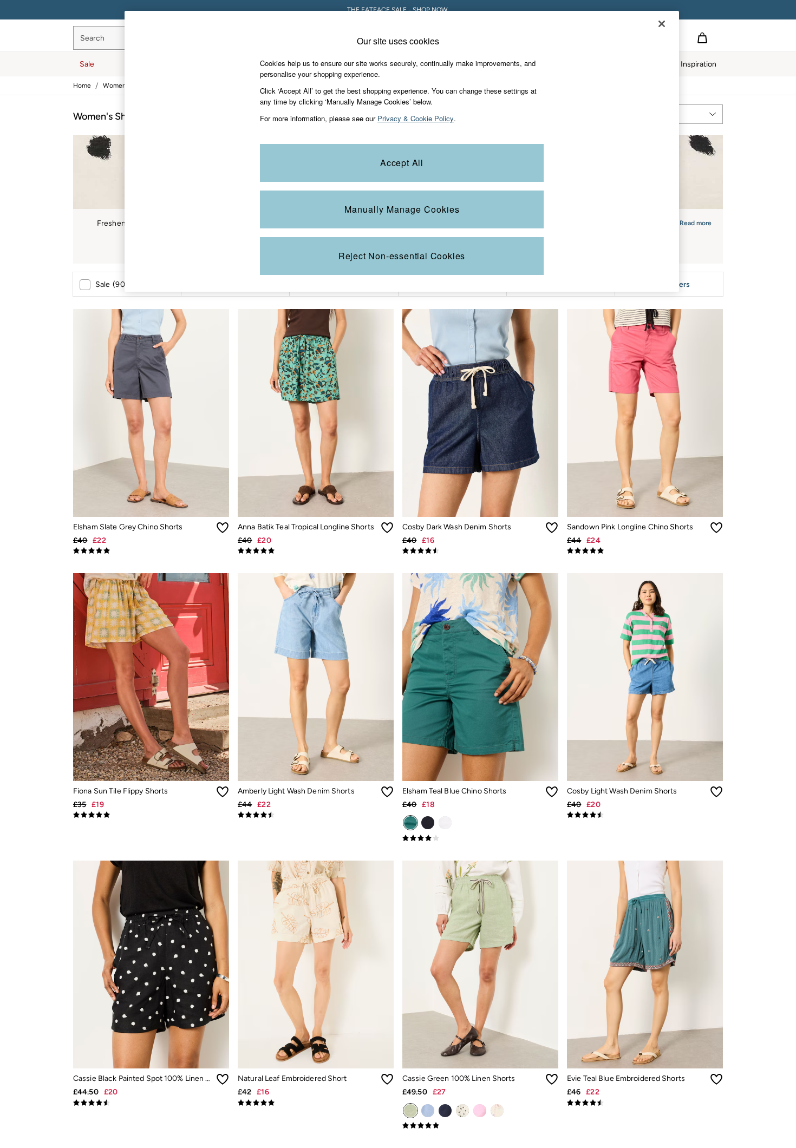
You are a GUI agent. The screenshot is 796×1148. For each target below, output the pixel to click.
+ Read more (693, 221)
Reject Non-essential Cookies (401, 256)
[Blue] (427, 1110)
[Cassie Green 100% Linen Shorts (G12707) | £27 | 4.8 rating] (480, 1125)
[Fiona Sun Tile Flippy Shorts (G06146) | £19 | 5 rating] (151, 815)
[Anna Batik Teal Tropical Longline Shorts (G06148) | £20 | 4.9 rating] (316, 551)
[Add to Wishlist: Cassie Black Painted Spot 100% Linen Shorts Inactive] (222, 1079)
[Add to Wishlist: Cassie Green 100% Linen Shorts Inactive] (551, 1079)
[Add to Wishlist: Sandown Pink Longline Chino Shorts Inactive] (716, 527)
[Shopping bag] (702, 38)
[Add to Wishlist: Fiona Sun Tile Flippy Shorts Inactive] (222, 791)
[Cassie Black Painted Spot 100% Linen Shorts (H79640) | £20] (151, 964)
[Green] (410, 1111)
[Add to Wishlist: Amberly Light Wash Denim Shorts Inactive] (387, 791)
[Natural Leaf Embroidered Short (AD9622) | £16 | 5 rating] (316, 1103)
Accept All (401, 162)
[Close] (662, 24)
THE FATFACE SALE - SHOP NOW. (398, 10)
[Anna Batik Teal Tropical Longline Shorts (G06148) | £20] (316, 413)
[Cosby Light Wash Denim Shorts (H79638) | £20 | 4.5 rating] (645, 815)
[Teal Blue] (410, 823)
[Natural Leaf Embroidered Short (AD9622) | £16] (316, 964)
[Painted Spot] (462, 1110)
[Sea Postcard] (497, 1110)
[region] (402, 151)
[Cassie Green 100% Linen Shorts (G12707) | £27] (480, 964)
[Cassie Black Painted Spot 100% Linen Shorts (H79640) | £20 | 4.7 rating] (151, 1103)
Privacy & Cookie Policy (415, 118)
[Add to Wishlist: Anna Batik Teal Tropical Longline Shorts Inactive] (387, 527)
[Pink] (479, 1110)
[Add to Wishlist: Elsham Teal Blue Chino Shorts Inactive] (551, 791)
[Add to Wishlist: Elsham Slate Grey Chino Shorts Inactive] (222, 527)
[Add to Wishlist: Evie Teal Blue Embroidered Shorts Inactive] (716, 1079)
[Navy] (427, 822)
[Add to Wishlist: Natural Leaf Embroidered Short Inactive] (387, 1079)
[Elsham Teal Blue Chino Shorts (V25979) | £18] (480, 677)
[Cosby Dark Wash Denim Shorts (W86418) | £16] (480, 413)
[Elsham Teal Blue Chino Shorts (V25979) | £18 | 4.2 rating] (480, 838)
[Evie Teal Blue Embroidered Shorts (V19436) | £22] (645, 964)
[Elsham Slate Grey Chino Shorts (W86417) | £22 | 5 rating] (151, 551)
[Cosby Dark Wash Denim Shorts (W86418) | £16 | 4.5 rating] (480, 551)
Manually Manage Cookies (402, 209)
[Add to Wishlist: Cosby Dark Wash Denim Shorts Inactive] (551, 527)
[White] (445, 822)
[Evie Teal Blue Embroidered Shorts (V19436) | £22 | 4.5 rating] (645, 1103)
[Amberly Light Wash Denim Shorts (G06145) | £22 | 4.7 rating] (316, 815)
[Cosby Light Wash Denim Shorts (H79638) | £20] (645, 677)
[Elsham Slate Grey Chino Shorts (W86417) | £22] (151, 413)
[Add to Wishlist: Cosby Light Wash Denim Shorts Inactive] (716, 791)
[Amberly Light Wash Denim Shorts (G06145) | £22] (316, 677)
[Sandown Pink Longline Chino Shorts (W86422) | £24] (645, 413)
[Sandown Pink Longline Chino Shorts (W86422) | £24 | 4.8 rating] (645, 551)
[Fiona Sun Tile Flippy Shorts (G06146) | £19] (151, 677)
